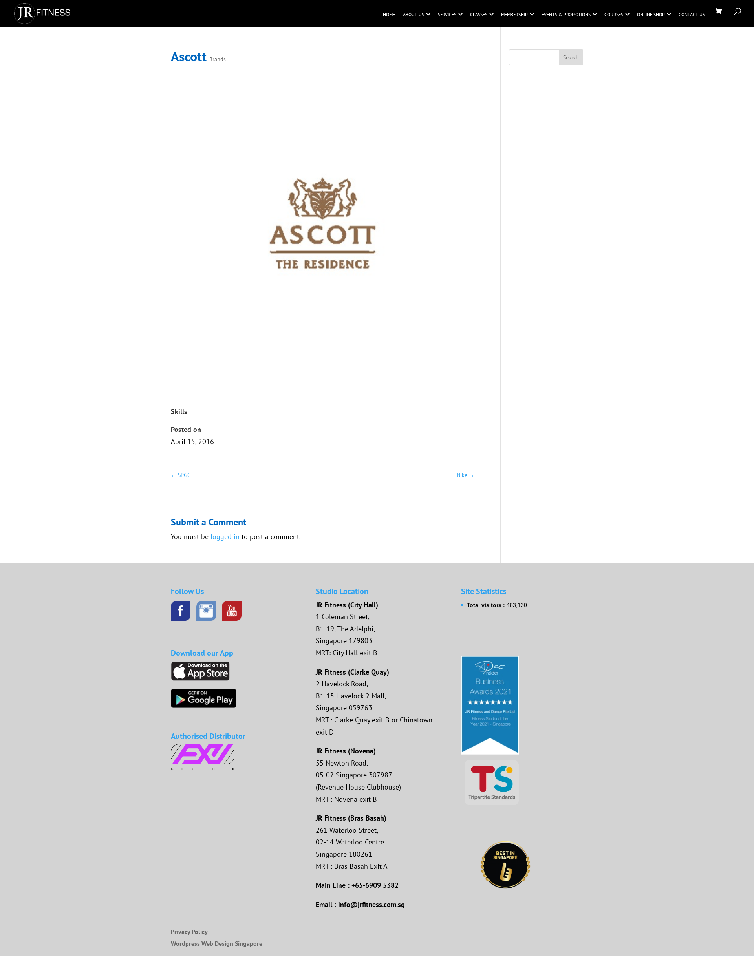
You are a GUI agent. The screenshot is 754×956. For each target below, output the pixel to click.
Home (389, 14)
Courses (613, 14)
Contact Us (692, 14)
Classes (478, 14)
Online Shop (651, 14)
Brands (217, 59)
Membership (514, 14)
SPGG (181, 475)
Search (571, 57)
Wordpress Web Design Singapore (216, 943)
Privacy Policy (189, 932)
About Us (413, 14)
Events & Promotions (566, 14)
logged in (225, 536)
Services (447, 14)
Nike (465, 475)
